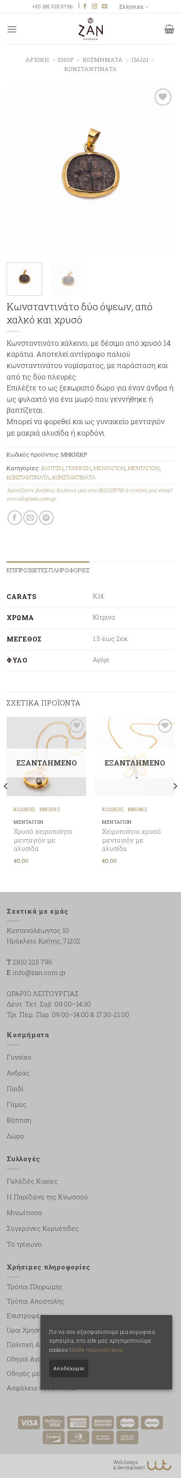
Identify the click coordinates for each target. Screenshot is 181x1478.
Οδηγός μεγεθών (34, 1373)
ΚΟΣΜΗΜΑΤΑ (103, 59)
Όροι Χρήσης (26, 1330)
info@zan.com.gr (36, 498)
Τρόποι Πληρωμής (35, 1286)
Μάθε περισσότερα (95, 1349)
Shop (66, 59)
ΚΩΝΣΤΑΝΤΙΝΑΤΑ (90, 68)
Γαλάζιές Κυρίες (32, 1181)
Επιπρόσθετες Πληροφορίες (48, 570)
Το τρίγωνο (24, 1244)
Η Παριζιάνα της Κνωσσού (47, 1196)
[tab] (48, 570)
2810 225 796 (32, 961)
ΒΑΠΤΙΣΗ (52, 467)
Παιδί (15, 1088)
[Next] (160, 170)
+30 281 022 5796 (52, 7)
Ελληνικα (131, 6)
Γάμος (16, 1104)
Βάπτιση (19, 1120)
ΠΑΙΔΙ (139, 59)
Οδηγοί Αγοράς (30, 1358)
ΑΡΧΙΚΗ (37, 59)
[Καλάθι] (169, 29)
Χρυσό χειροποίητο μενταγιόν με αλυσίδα (43, 840)
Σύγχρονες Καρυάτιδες (43, 1228)
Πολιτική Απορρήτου (38, 1344)
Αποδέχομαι (68, 1368)
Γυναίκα (19, 1057)
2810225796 (111, 490)
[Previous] (21, 170)
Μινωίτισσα (24, 1212)
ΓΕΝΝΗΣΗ (78, 467)
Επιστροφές (25, 1315)
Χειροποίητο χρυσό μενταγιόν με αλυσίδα (131, 840)
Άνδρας (18, 1072)
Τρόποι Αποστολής (35, 1301)
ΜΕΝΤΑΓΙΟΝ (109, 467)
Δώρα (15, 1135)
